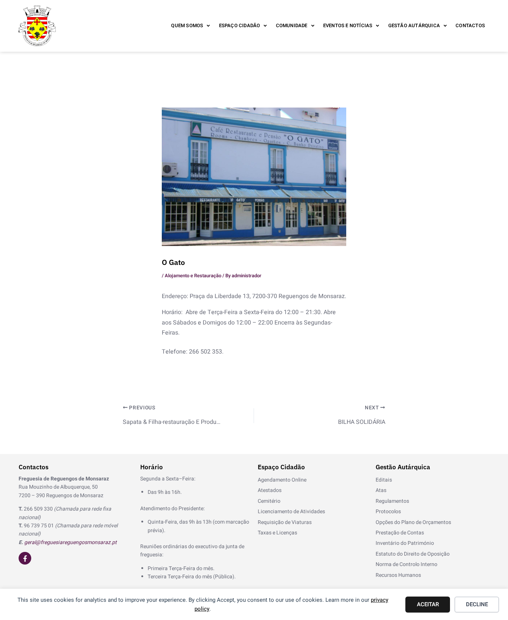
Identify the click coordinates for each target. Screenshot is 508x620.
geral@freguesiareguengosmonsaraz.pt (70, 542)
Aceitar (428, 604)
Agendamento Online (282, 480)
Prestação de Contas (400, 533)
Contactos (470, 25)
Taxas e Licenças (277, 533)
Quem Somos (187, 25)
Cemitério (269, 501)
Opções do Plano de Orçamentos (413, 522)
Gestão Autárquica (414, 25)
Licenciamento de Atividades (291, 511)
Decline (477, 604)
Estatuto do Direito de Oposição (413, 554)
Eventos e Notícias (348, 25)
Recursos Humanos (398, 575)
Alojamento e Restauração (193, 275)
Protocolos (388, 511)
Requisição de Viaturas (285, 522)
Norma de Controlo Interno (406, 564)
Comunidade (292, 25)
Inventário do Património (405, 543)
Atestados (270, 490)
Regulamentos (392, 501)
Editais (384, 480)
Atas (381, 490)
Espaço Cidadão (239, 25)
